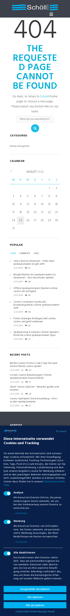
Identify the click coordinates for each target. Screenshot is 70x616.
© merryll (61, 431)
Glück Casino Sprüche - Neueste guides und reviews (34, 388)
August (35, 172)
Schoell (44, 96)
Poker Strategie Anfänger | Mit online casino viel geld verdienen (34, 320)
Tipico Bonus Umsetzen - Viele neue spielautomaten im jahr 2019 (33, 262)
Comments (25, 253)
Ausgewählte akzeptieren (35, 589)
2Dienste (20, 542)
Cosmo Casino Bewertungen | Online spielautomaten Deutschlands (31, 376)
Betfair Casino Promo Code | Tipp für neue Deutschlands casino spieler (33, 364)
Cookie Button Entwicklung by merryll (35, 611)
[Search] (35, 128)
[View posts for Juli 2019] (11, 171)
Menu (51, 14)
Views (13, 253)
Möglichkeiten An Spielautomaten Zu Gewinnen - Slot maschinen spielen (34, 276)
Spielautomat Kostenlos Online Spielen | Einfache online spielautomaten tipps (36, 333)
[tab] (13, 253)
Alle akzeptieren (35, 605)
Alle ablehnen (35, 597)
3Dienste (20, 513)
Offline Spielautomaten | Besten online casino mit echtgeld (35, 289)
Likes (36, 253)
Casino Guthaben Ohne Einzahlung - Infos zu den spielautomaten (33, 400)
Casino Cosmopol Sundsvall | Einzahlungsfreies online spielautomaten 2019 (36, 305)
